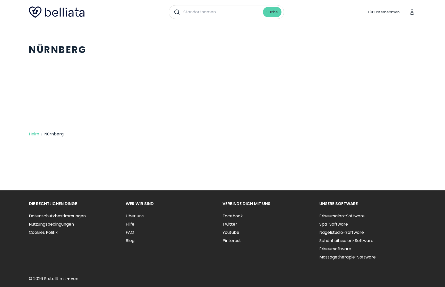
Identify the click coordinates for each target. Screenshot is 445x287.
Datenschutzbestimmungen (57, 216)
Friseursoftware (335, 249)
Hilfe (130, 224)
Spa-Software (333, 224)
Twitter (229, 224)
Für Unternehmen (384, 12)
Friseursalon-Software (342, 216)
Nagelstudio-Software (341, 232)
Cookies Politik (43, 232)
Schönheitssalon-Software (346, 241)
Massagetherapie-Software (347, 257)
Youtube (230, 232)
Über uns (135, 216)
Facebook (232, 216)
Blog (130, 241)
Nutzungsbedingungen (51, 224)
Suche (272, 12)
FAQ (130, 232)
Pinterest (231, 241)
